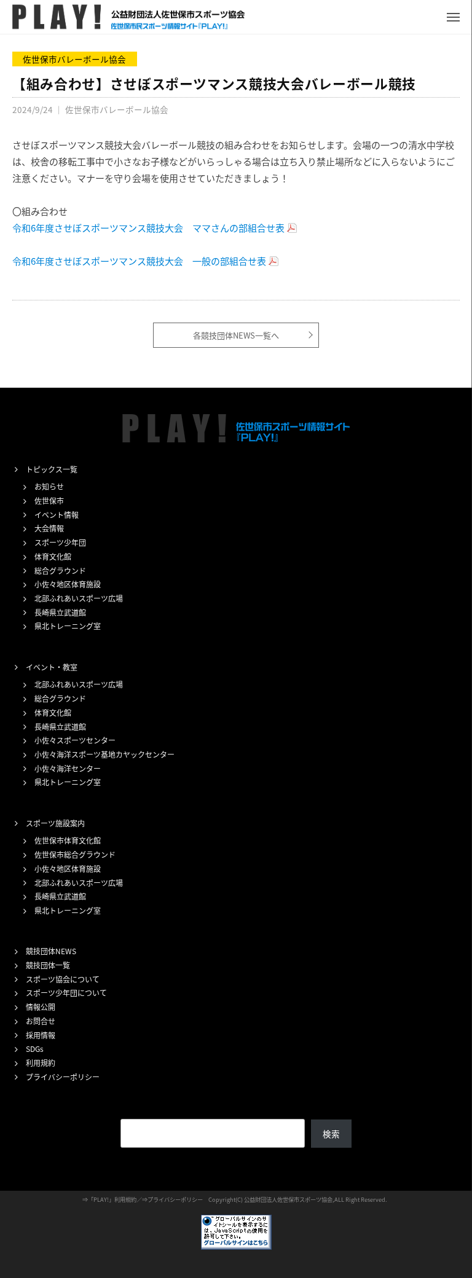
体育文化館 (52, 556)
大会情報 (49, 528)
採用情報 (40, 1035)
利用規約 (40, 1062)
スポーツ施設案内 (55, 823)
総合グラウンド (60, 570)
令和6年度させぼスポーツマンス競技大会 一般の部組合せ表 (139, 260)
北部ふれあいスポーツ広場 (78, 598)
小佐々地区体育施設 (67, 584)
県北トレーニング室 (67, 626)
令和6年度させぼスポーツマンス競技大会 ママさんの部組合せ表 (148, 227)
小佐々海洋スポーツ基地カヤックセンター (104, 754)
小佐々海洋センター (67, 768)
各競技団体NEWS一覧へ (236, 335)
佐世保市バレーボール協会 (74, 59)
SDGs (35, 1048)
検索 (331, 1133)
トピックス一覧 (51, 469)
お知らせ (49, 486)
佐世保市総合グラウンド (75, 854)
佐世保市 (49, 500)
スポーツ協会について (63, 979)
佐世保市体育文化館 (67, 840)
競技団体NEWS (51, 951)
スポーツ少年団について (66, 992)
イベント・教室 (51, 667)
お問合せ (40, 1021)
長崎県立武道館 (60, 612)
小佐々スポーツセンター (75, 740)
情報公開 (40, 1007)
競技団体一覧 (48, 965)
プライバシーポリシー (63, 1077)
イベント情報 (56, 514)
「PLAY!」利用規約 (112, 1199)
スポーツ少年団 (60, 542)
